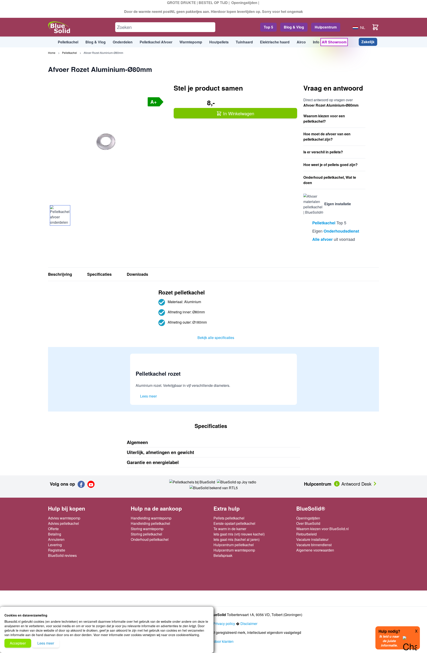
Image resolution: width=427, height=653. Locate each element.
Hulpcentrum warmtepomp (234, 550)
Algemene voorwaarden (315, 550)
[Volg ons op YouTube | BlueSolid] (91, 484)
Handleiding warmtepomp (151, 518)
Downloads (137, 274)
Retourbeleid (306, 534)
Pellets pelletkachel (229, 518)
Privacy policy (224, 623)
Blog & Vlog (294, 27)
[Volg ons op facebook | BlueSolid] (81, 484)
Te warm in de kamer (230, 528)
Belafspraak (223, 555)
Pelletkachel (69, 53)
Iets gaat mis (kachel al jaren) (237, 539)
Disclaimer (248, 623)
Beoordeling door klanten (214, 641)
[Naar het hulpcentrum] (337, 483)
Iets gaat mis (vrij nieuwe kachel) (239, 534)
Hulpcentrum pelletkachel (234, 544)
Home (51, 53)
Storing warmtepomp (147, 528)
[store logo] (59, 27)
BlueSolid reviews (62, 555)
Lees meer (45, 643)
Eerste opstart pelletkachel (234, 523)
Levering (55, 544)
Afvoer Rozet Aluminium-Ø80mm (103, 53)
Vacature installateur (312, 539)
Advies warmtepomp (64, 518)
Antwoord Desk (357, 484)
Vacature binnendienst (314, 544)
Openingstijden (244, 2)
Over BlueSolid (308, 523)
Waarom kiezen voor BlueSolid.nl (322, 528)
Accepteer (18, 643)
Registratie (56, 550)
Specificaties (99, 274)
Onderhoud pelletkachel (150, 539)
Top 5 (268, 27)
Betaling (54, 534)
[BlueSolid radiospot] (192, 481)
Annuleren (56, 539)
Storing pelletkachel (146, 534)
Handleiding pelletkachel (150, 523)
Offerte (53, 528)
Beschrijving (60, 274)
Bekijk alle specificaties (215, 337)
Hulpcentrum (326, 27)
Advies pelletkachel (63, 523)
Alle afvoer (322, 239)
